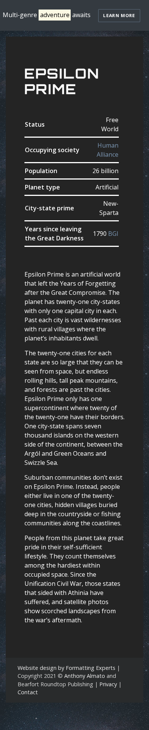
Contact (28, 692)
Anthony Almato (84, 675)
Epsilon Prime (62, 81)
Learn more (119, 15)
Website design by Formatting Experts (66, 667)
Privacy (108, 684)
